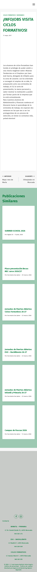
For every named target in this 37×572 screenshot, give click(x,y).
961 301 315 (18, 559)
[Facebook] (16, 516)
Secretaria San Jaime (13, 275)
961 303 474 (18, 534)
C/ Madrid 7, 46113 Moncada (18, 543)
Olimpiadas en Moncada (29, 179)
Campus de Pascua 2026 (16, 430)
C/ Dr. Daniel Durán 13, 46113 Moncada (18, 530)
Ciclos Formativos (9, 15)
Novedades (20, 15)
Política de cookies (26, 566)
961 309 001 (18, 546)
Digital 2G (10, 234)
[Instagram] (21, 516)
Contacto (5, 521)
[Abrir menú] (33, 4)
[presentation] (18, 216)
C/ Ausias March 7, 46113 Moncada (18, 556)
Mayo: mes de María (7, 179)
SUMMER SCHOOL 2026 (15, 231)
